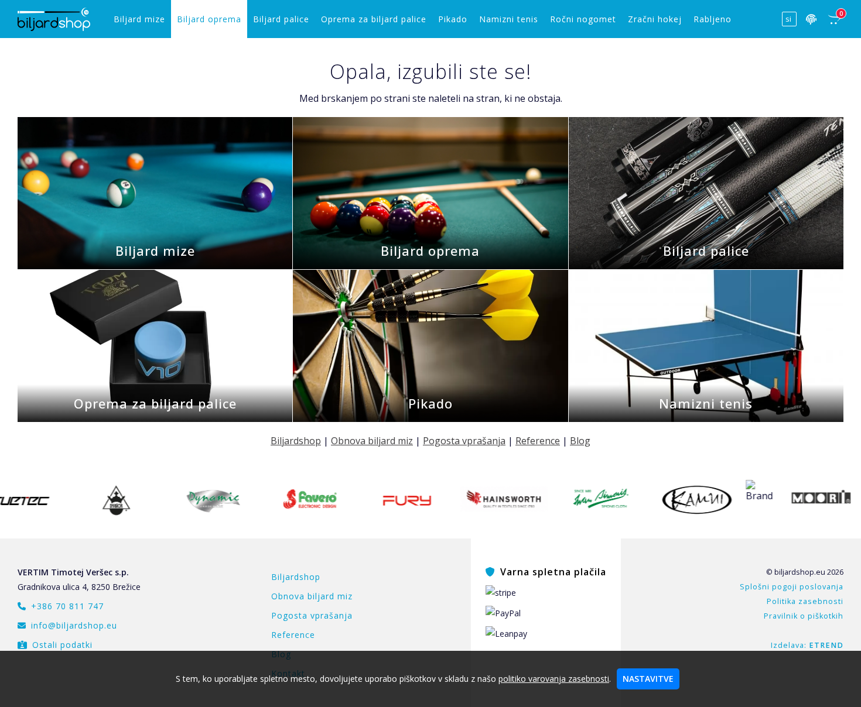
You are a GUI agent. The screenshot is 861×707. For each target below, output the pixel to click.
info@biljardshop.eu (74, 625)
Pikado (452, 19)
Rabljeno (712, 19)
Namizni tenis (508, 19)
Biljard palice (281, 19)
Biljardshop (296, 440)
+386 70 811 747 (67, 606)
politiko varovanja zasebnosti (553, 678)
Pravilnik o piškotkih (803, 616)
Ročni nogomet (583, 19)
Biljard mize (139, 19)
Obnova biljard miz (372, 440)
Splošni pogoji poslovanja (791, 587)
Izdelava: (807, 645)
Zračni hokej (655, 19)
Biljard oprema (209, 19)
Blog (580, 440)
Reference (537, 440)
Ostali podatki (62, 644)
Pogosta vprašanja (464, 440)
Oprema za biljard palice (373, 19)
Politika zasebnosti (805, 601)
